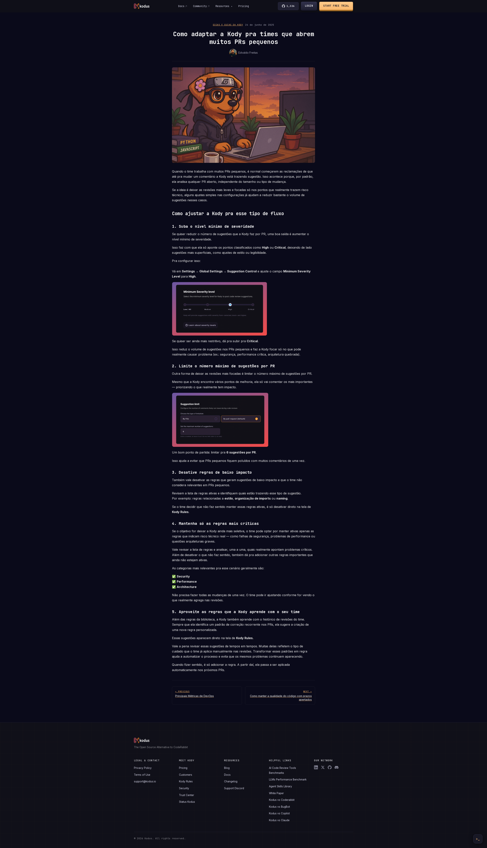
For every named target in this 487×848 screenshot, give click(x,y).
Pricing (243, 6)
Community (200, 6)
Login (309, 5)
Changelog (230, 781)
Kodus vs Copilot (279, 813)
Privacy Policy (143, 767)
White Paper (276, 793)
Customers (185, 774)
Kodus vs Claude (279, 820)
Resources (224, 6)
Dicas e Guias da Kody (228, 24)
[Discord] (336, 767)
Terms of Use (142, 774)
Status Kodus (187, 801)
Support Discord (234, 788)
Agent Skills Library (280, 786)
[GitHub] (330, 767)
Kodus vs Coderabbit (281, 799)
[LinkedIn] (316, 767)
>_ (478, 839)
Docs (181, 6)
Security (184, 788)
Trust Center (186, 795)
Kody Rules (186, 781)
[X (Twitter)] (323, 767)
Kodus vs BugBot (279, 806)
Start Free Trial (336, 5)
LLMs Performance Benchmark (287, 779)
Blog (227, 767)
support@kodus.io (145, 781)
